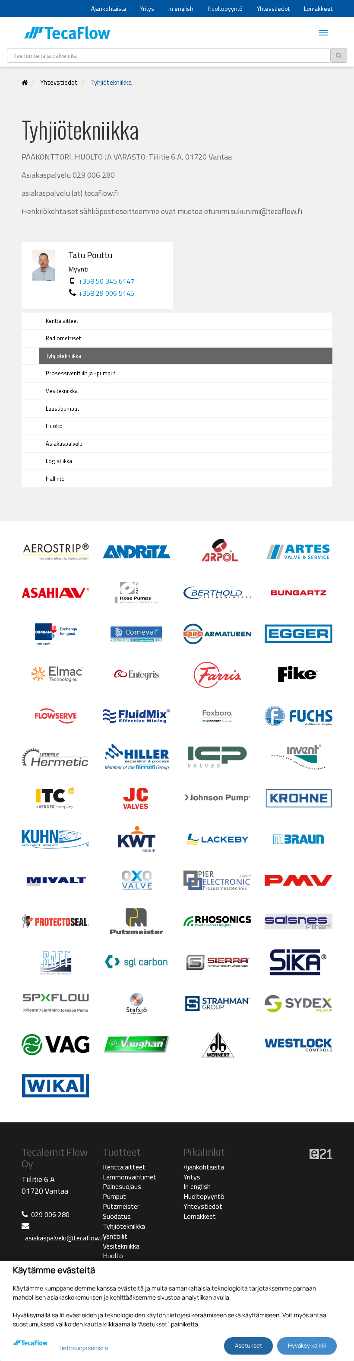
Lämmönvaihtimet (129, 1177)
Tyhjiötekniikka (111, 82)
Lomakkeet (318, 8)
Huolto (54, 426)
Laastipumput (62, 408)
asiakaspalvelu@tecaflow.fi (65, 1238)
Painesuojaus (122, 1186)
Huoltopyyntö (225, 8)
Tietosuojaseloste (83, 1348)
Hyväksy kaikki (307, 1345)
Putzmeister (121, 1206)
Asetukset (248, 1345)
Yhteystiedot (273, 8)
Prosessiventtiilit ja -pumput (80, 373)
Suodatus (117, 1216)
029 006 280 (50, 1214)
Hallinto (55, 478)
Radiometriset (63, 338)
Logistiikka (59, 461)
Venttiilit (115, 1236)
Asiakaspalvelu (64, 443)
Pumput (114, 1196)
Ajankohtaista (108, 8)
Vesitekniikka (62, 391)
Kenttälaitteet (62, 320)
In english (180, 8)
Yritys (147, 8)
